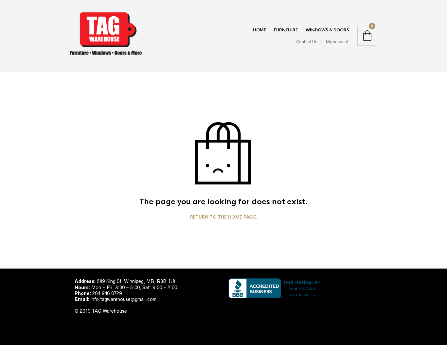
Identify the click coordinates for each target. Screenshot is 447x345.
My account (337, 41)
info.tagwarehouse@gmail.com (123, 299)
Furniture (286, 30)
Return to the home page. (223, 217)
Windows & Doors (327, 30)
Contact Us (306, 41)
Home (259, 30)
